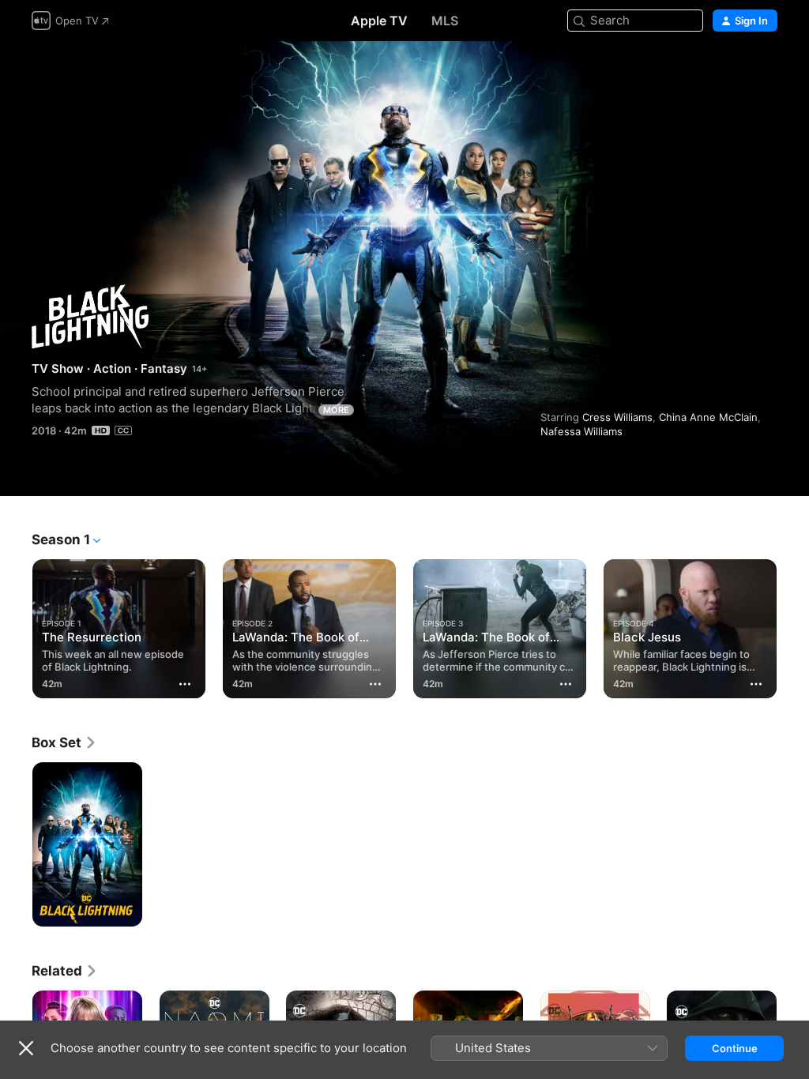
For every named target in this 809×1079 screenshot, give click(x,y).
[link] (64, 742)
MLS (444, 20)
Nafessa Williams (581, 431)
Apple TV (379, 20)
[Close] (26, 1048)
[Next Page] (793, 625)
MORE (336, 409)
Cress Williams (617, 417)
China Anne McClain (708, 417)
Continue (735, 1048)
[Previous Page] (16, 625)
